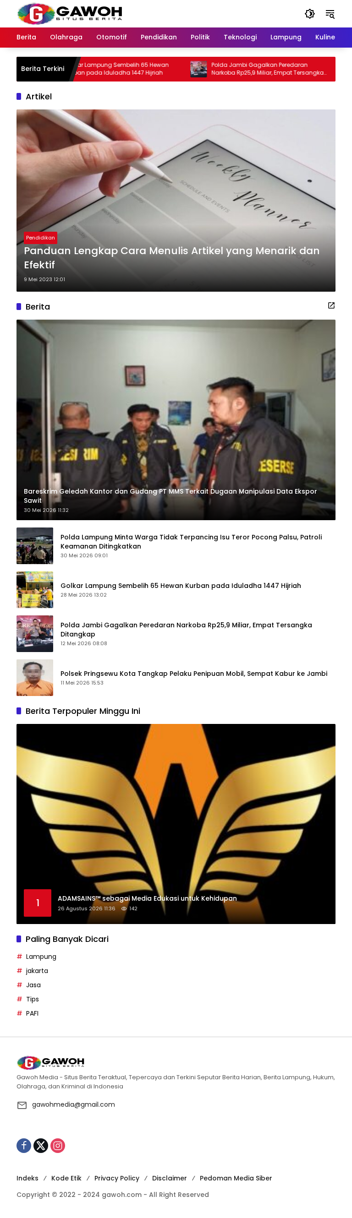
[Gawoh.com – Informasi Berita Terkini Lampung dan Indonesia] (69, 13)
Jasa (33, 985)
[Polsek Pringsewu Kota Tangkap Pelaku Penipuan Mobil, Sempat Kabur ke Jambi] (317, 69)
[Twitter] (40, 1145)
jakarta (37, 970)
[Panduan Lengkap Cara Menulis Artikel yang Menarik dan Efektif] (176, 200)
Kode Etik (66, 1178)
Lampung (41, 956)
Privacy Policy (116, 1178)
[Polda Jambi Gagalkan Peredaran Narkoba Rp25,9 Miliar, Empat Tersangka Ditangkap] (170, 69)
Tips (32, 999)
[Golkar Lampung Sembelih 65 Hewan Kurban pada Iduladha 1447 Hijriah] (34, 589)
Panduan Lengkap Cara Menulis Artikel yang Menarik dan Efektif (172, 258)
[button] (309, 13)
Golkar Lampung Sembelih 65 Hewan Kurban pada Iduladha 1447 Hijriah (89, 68)
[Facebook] (23, 1145)
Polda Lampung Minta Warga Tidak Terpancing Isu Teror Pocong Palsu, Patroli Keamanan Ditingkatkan (191, 542)
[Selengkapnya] (331, 305)
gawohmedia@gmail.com (73, 1104)
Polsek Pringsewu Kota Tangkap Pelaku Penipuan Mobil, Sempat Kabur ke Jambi (193, 673)
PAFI (32, 1013)
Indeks (27, 1178)
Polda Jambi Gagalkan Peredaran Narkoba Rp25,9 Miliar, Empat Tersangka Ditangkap (239, 69)
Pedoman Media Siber (236, 1178)
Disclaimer (169, 1178)
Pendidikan (40, 237)
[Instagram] (57, 1145)
